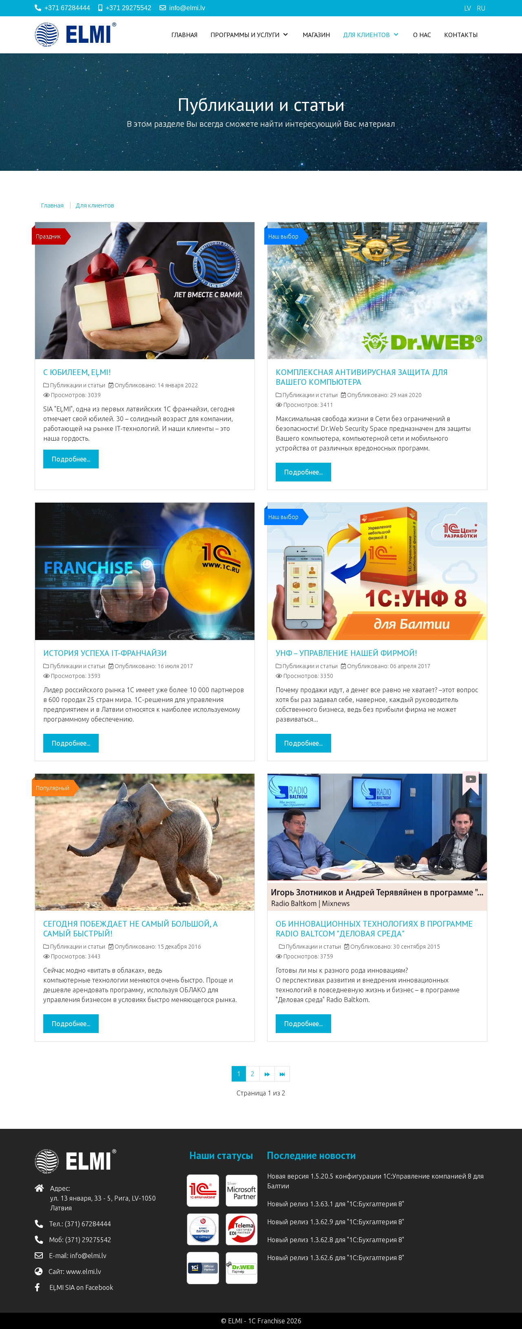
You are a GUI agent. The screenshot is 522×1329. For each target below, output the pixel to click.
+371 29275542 (128, 7)
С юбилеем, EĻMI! (77, 372)
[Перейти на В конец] (282, 1074)
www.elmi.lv (83, 1271)
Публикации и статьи (77, 385)
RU (481, 8)
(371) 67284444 (88, 1223)
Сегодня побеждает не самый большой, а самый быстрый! (130, 928)
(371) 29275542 (88, 1239)
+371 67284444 (67, 7)
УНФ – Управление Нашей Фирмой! (346, 653)
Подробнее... (71, 459)
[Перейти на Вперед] (267, 1074)
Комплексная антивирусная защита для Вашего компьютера (362, 377)
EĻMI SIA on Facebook (79, 1287)
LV (468, 8)
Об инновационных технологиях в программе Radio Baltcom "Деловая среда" (374, 928)
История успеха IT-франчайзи (105, 653)
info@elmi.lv (187, 7)
